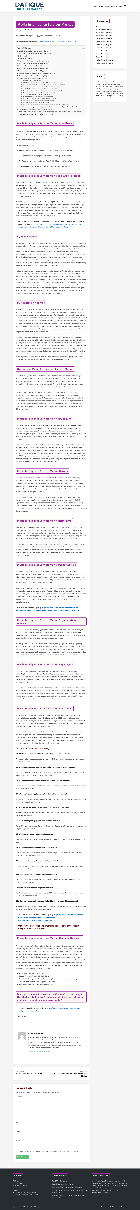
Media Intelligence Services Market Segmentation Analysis (38, 73)
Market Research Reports (108, 6)
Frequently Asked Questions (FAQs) (32, 80)
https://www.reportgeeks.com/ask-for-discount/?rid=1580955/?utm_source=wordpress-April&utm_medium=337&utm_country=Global (50, 917)
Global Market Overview (104, 51)
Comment (20, 1096)
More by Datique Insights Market (38, 1051)
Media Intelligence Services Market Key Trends (34, 78)
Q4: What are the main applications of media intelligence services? (42, 88)
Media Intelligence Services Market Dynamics (33, 63)
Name (18, 1122)
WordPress (112, 1207)
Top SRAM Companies (59, 1181)
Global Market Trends (103, 57)
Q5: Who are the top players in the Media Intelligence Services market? (43, 90)
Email (18, 1131)
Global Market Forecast (104, 42)
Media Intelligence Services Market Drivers (32, 66)
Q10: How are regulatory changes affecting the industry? (40, 100)
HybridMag (123, 1207)
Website (19, 1140)
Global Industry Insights (104, 35)
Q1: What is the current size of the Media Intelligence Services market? (43, 82)
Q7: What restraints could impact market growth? (38, 94)
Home (95, 6)
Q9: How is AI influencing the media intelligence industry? (40, 98)
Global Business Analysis (104, 29)
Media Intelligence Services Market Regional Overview (36, 109)
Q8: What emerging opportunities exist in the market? (39, 96)
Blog (120, 6)
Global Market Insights (103, 45)
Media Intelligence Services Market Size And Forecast (35, 53)
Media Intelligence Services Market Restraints (33, 68)
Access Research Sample (47, 41)
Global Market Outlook (103, 48)
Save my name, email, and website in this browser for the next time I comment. (48, 1151)
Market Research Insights (104, 60)
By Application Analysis (26, 58)
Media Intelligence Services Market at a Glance (33, 51)
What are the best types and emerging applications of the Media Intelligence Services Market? (49, 107)
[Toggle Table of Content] (82, 48)
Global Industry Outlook (104, 38)
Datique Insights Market (25, 30)
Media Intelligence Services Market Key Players (33, 76)
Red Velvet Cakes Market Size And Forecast (67, 1187)
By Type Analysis (23, 56)
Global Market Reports (103, 54)
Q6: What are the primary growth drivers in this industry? (40, 92)
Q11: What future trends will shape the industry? (37, 102)
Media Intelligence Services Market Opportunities (34, 71)
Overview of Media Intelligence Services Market (33, 61)
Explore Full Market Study (67, 41)
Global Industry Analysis (104, 32)
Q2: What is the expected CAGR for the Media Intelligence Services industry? (45, 84)
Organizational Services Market (62, 1184)
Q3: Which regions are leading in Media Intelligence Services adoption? (43, 86)
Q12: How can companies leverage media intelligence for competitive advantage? (46, 104)
